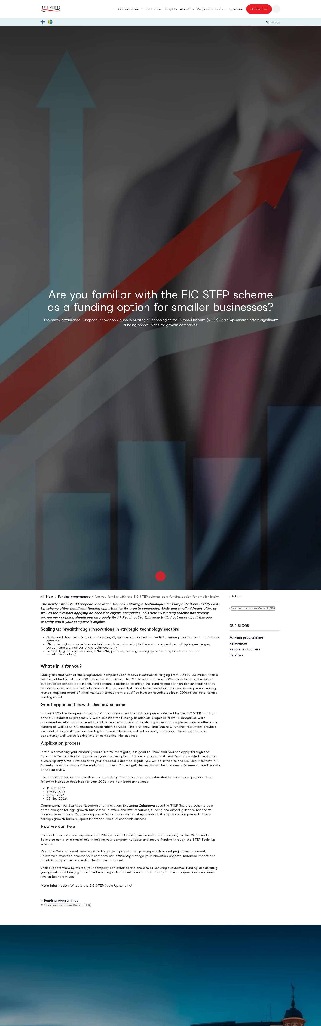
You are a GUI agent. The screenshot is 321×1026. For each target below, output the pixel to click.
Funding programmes (74, 596)
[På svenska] (50, 22)
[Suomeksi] (43, 22)
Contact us (259, 9)
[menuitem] (130, 9)
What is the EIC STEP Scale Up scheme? (101, 885)
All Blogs (47, 596)
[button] (276, 9)
